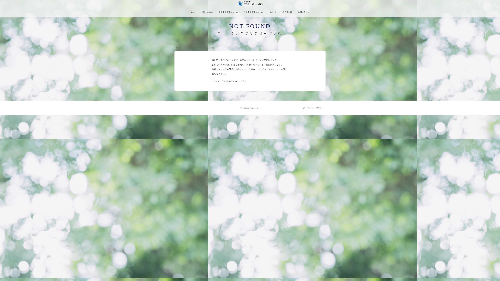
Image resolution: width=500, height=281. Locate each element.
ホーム (179, 48)
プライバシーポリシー (313, 108)
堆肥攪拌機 (287, 12)
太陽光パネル (207, 12)
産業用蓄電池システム (228, 12)
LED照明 (273, 12)
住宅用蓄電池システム (253, 12)
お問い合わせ (304, 12)
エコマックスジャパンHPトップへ (229, 81)
